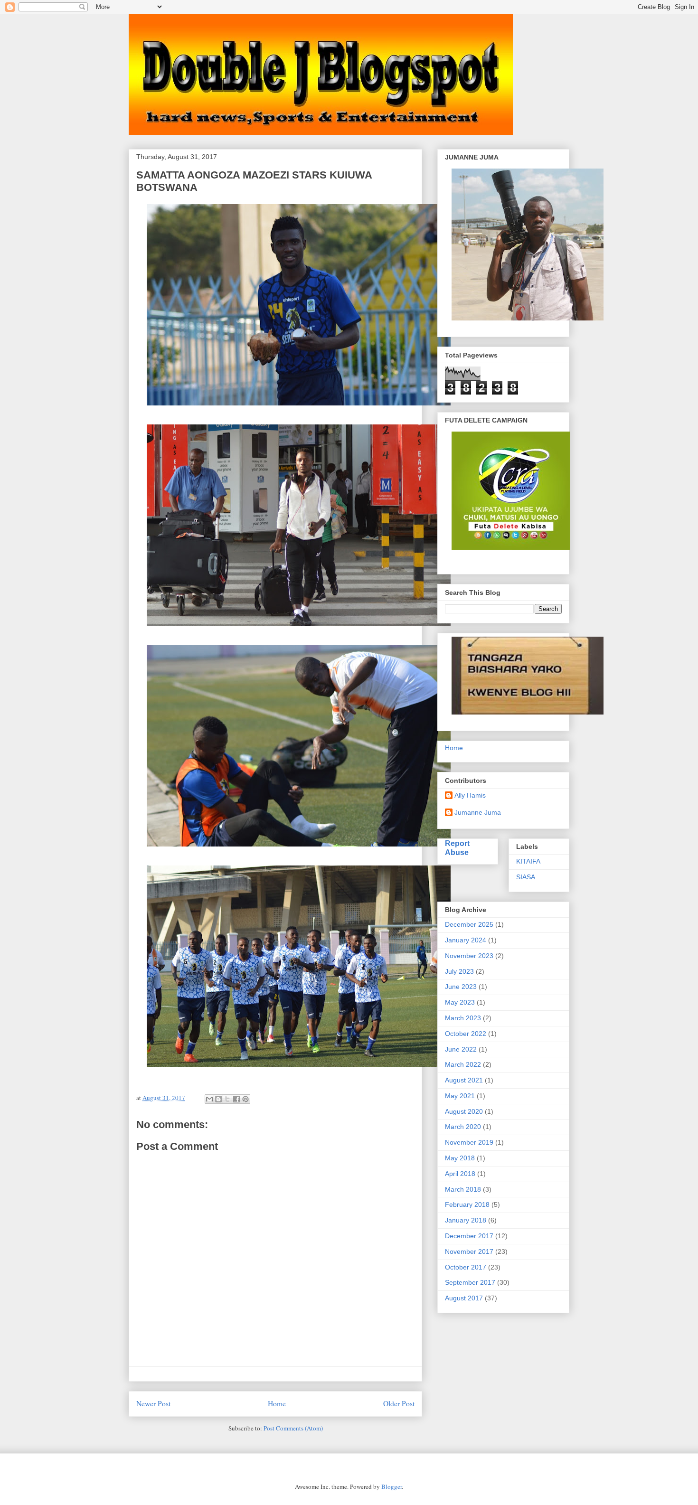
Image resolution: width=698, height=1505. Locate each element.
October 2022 (465, 1033)
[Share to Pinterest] (245, 1099)
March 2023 (463, 1018)
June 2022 (461, 1049)
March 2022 (463, 1064)
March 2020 (463, 1126)
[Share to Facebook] (236, 1099)
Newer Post (153, 1403)
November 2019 (469, 1142)
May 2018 (460, 1158)
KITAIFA (528, 861)
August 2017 (464, 1298)
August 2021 (464, 1080)
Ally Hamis (470, 795)
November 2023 (469, 955)
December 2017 (469, 1236)
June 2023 (461, 986)
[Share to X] (227, 1099)
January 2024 (465, 940)
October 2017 (465, 1267)
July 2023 (459, 971)
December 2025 (469, 924)
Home (277, 1403)
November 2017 (469, 1251)
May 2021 (460, 1096)
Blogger (391, 1486)
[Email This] (209, 1099)
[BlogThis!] (218, 1099)
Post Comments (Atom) (293, 1428)
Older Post (399, 1403)
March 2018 (463, 1189)
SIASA (525, 877)
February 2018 (467, 1204)
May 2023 (460, 1002)
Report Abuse (457, 847)
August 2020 (464, 1111)
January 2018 (465, 1220)
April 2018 (460, 1173)
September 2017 (470, 1282)
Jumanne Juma (477, 812)
